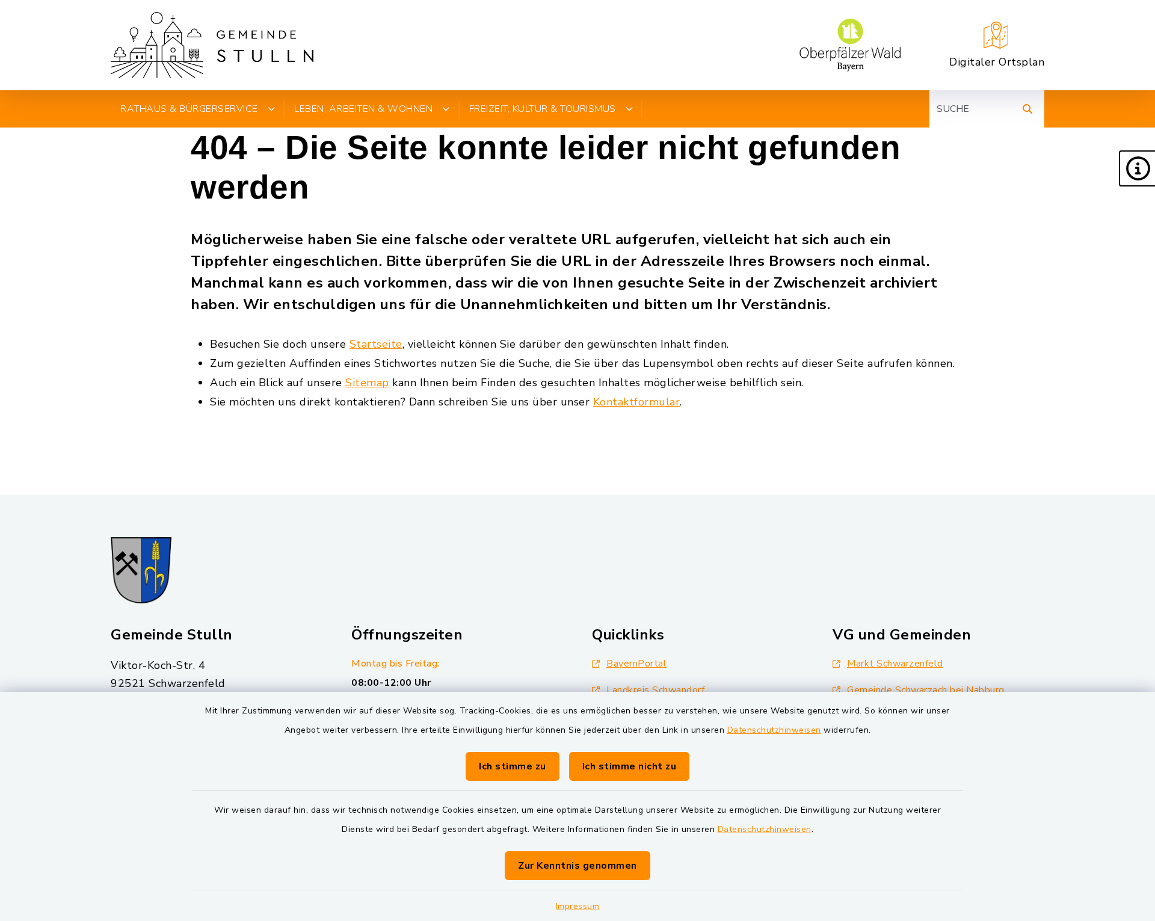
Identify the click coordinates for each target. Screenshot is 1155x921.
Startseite (376, 344)
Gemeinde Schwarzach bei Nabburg (926, 690)
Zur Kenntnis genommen (577, 865)
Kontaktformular (636, 402)
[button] (1137, 168)
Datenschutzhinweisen (774, 730)
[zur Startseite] (212, 45)
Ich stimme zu (512, 766)
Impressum (578, 906)
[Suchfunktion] (1027, 109)
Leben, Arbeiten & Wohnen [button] (363, 109)
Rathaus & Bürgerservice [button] (189, 109)
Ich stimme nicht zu (629, 766)
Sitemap (367, 382)
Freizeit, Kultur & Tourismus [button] (542, 109)
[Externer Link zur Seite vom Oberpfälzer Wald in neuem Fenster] (850, 45)
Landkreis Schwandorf (655, 690)
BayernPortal (636, 663)
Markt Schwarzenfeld (895, 663)
